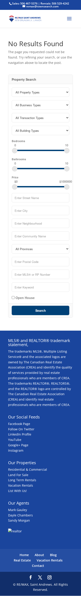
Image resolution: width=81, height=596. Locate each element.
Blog (53, 555)
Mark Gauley (17, 510)
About (39, 555)
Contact (38, 565)
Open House (25, 297)
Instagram (15, 450)
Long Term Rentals (22, 480)
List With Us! (17, 491)
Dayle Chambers (20, 515)
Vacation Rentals (20, 485)
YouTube (14, 440)
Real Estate (22, 560)
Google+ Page (18, 445)
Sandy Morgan (19, 520)
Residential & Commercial (27, 469)
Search (40, 310)
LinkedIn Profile (19, 434)
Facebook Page (19, 424)
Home (24, 555)
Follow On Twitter (21, 429)
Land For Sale (18, 475)
